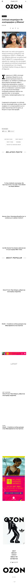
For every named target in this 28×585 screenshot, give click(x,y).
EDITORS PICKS (8, 139)
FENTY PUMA (10, 142)
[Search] (25, 1)
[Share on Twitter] (13, 28)
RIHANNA (18, 142)
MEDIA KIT (14, 553)
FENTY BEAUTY (19, 139)
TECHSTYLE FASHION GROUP (13, 144)
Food (3, 425)
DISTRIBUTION (14, 558)
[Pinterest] (15, 28)
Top (14, 581)
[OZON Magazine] (14, 7)
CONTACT (14, 554)
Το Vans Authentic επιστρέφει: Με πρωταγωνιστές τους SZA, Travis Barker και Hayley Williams (14, 184)
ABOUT (14, 551)
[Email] (18, 28)
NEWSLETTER (14, 556)
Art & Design (6, 392)
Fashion (4, 16)
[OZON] (14, 572)
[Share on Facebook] (10, 28)
